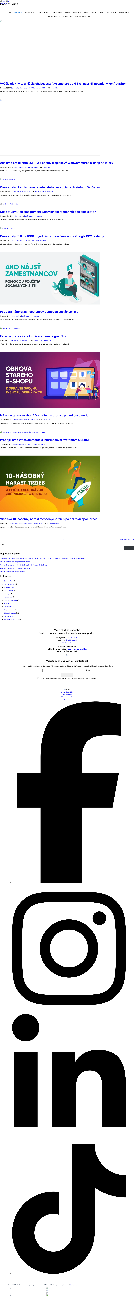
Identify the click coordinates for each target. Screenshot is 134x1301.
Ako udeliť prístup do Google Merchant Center (15, 568)
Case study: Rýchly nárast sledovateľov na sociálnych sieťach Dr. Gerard (50, 187)
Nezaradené (8, 597)
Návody (6, 594)
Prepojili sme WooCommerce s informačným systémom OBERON (45, 440)
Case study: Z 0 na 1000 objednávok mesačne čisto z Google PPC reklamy (52, 236)
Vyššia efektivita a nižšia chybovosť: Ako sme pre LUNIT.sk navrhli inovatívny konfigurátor (63, 83)
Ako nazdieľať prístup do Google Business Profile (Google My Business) (23, 565)
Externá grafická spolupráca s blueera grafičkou (33, 336)
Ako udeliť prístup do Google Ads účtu (12, 572)
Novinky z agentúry (10, 600)
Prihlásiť (67, 675)
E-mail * (89, 670)
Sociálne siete (26, 191)
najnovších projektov (77, 649)
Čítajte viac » (7, 95)
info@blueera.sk (71, 640)
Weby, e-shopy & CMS (38, 88)
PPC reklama (24, 240)
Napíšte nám (4, 3)
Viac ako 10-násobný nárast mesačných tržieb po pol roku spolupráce (49, 519)
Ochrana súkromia (76, 1285)
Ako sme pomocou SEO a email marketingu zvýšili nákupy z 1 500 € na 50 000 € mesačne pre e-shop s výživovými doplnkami (42, 558)
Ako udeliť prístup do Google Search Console (15, 562)
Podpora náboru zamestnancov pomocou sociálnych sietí (40, 311)
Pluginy (6, 603)
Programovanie (25, 88)
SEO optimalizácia (10, 613)
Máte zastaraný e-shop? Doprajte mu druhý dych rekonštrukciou (45, 415)
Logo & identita (9, 591)
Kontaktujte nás (67, 642)
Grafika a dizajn (24, 340)
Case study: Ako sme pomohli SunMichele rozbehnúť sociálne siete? (48, 211)
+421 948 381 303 (72, 638)
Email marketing (9, 584)
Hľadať (2, 545)
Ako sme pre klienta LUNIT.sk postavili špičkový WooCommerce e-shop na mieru (56, 163)
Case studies (15, 88)
